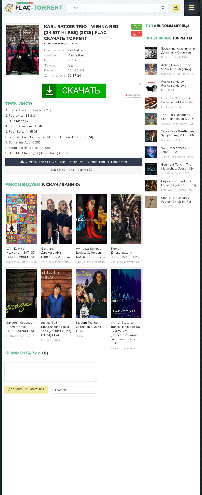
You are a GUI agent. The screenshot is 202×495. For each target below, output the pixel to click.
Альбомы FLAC (54, 43)
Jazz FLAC (72, 43)
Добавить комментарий (26, 389)
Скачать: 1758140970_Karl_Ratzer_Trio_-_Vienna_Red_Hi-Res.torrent (76, 162)
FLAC (39, 8)
